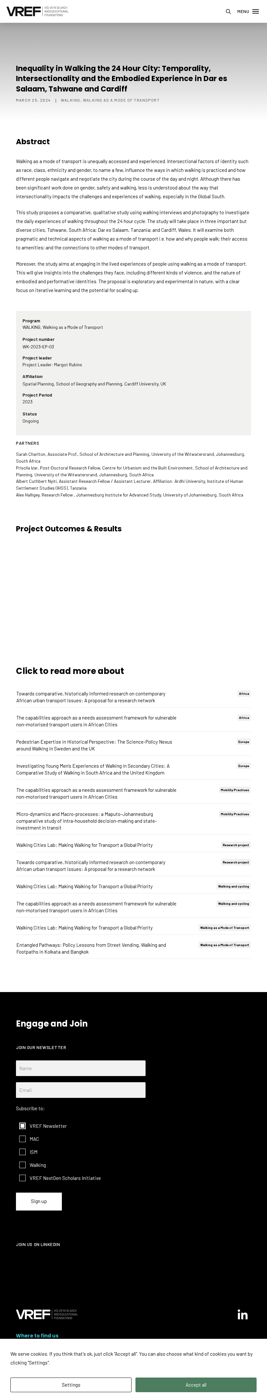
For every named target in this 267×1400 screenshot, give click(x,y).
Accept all (196, 1385)
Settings (71, 1385)
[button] (228, 11)
